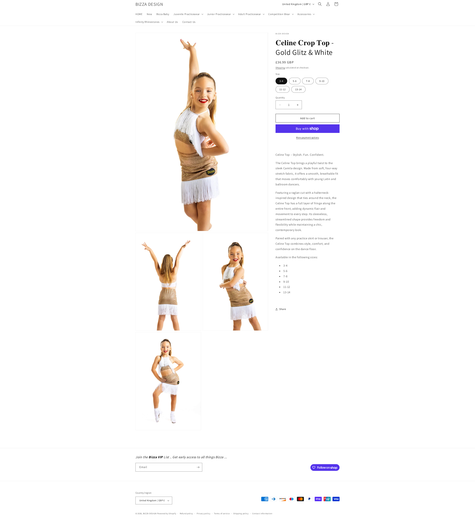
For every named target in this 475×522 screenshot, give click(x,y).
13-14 (298, 89)
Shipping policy (241, 513)
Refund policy (186, 513)
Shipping (280, 67)
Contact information (262, 513)
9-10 (322, 81)
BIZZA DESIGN (150, 513)
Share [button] (282, 309)
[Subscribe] (198, 467)
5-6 (295, 81)
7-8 (308, 81)
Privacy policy (203, 513)
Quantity (280, 97)
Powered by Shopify (166, 513)
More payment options (307, 137)
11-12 (282, 89)
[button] (188, 14)
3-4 (281, 81)
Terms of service (222, 513)
